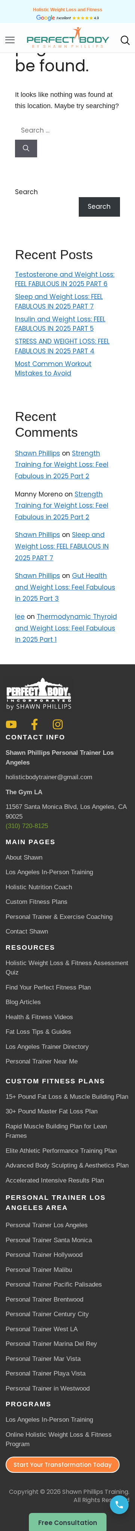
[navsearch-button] (124, 41)
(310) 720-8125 (27, 826)
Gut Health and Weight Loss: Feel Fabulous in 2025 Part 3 (65, 587)
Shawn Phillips (37, 453)
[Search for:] (67, 130)
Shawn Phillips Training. (95, 1491)
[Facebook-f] (34, 724)
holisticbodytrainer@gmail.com (49, 777)
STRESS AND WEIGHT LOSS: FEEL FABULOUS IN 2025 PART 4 (62, 346)
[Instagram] (57, 724)
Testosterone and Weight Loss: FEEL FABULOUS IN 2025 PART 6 (64, 279)
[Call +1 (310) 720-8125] (119, 1504)
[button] (7, 40)
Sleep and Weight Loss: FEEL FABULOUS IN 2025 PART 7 (59, 301)
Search (26, 191)
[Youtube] (11, 724)
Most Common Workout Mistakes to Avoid (53, 368)
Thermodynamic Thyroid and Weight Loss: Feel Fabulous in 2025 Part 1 (66, 628)
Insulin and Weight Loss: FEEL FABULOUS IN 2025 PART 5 (60, 324)
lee (20, 616)
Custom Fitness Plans (55, 1081)
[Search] (26, 149)
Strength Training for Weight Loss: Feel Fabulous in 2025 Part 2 (61, 465)
